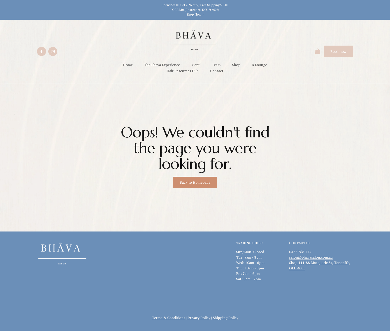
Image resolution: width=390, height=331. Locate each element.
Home (128, 64)
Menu (195, 64)
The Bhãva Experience (162, 64)
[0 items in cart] (317, 51)
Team (216, 64)
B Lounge (259, 64)
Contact (216, 70)
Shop (236, 64)
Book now (338, 51)
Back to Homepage (195, 182)
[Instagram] (52, 51)
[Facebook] (41, 51)
